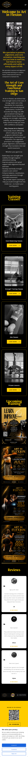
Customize (14, 749)
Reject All (14, 753)
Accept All (14, 745)
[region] (14, 742)
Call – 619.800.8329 (14, 724)
